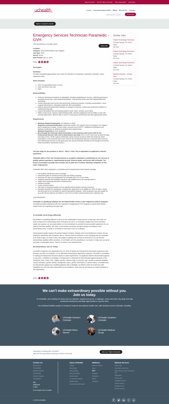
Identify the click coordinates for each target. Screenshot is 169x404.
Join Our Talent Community (105, 2)
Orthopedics (118, 375)
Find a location (74, 376)
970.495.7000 (37, 373)
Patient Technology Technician (123, 40)
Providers (132, 10)
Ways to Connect (90, 2)
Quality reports (74, 381)
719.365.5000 (37, 378)
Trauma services (119, 383)
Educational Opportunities (102, 10)
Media (94, 378)
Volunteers (95, 381)
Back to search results (45, 24)
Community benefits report (77, 384)
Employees (95, 376)
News (94, 368)
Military (115, 10)
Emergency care (119, 386)
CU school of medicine (76, 378)
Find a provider (74, 371)
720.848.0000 (37, 368)
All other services (120, 388)
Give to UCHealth (75, 373)
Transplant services (120, 380)
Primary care (118, 378)
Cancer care (118, 365)
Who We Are (123, 10)
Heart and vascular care (122, 368)
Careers (89, 10)
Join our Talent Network (111, 352)
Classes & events (97, 365)
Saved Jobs (131, 2)
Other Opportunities (120, 2)
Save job (104, 46)
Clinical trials (73, 368)
